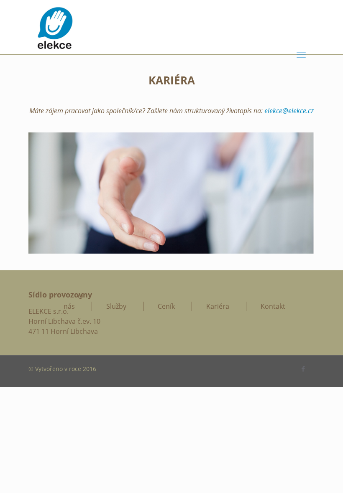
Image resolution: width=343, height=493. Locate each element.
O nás (73, 301)
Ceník (166, 306)
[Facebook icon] (303, 368)
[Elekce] (55, 27)
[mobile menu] (301, 54)
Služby (116, 306)
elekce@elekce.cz (289, 110)
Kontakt (273, 306)
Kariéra (217, 306)
